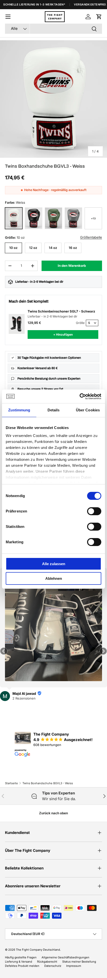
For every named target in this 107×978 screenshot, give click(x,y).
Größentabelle (91, 237)
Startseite (11, 783)
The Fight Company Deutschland (38, 949)
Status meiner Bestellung (79, 961)
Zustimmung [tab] (19, 410)
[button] (99, 16)
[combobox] (53, 29)
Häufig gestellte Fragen (21, 957)
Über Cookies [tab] (88, 410)
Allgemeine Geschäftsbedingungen (65, 957)
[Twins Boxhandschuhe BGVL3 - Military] (53, 218)
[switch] (94, 511)
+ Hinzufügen (63, 334)
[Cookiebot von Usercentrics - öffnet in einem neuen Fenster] (79, 396)
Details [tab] (54, 410)
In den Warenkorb (72, 266)
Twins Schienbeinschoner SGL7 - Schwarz (61, 311)
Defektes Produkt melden (22, 966)
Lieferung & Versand (18, 961)
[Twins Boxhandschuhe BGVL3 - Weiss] (13, 218)
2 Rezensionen (24, 698)
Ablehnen (53, 578)
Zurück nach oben (53, 813)
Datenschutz (52, 966)
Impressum (73, 966)
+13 (93, 218)
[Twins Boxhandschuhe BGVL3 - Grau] (73, 218)
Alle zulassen (53, 564)
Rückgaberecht (47, 961)
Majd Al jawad (24, 693)
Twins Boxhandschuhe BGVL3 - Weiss (47, 783)
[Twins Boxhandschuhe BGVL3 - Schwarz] (33, 218)
